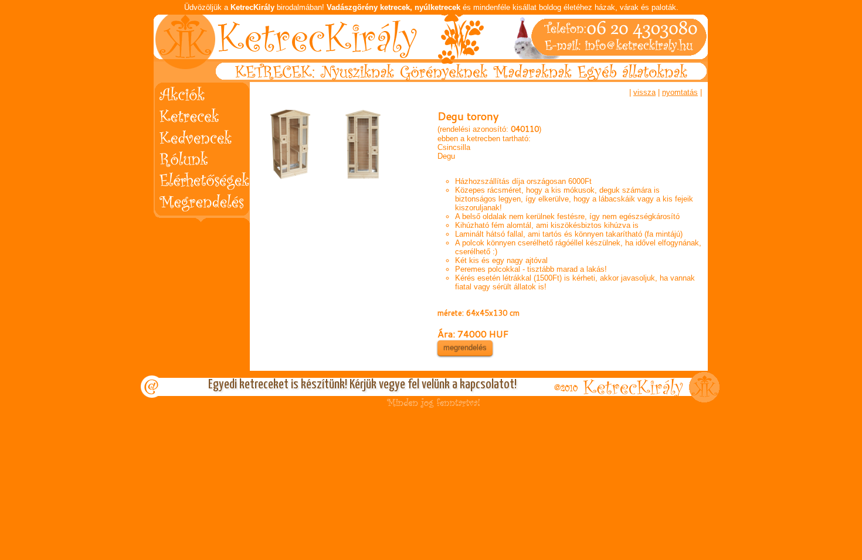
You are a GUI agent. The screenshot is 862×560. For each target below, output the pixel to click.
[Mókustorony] (363, 144)
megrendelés (465, 347)
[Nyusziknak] (356, 79)
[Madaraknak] (534, 79)
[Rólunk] (194, 155)
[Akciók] (194, 92)
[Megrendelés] (194, 198)
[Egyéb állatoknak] (642, 79)
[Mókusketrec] (291, 144)
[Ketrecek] (194, 113)
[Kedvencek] (194, 134)
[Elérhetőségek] (194, 176)
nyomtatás (680, 92)
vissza (644, 92)
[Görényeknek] (445, 79)
